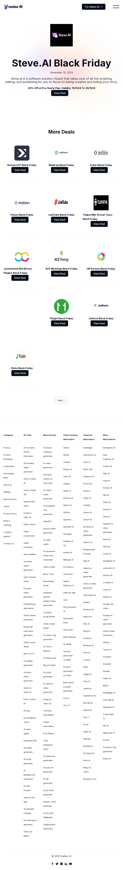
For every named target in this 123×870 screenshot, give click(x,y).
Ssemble (107, 664)
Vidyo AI (87, 498)
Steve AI (107, 502)
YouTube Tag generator (49, 637)
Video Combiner (28, 545)
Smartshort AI (89, 695)
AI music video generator (28, 676)
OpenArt (67, 519)
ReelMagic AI (109, 692)
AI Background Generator (29, 774)
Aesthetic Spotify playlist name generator (49, 598)
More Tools (48, 574)
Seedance (88, 746)
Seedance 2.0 (89, 779)
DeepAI (106, 671)
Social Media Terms (30, 720)
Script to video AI (27, 515)
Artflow (66, 512)
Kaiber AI (107, 597)
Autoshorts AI (89, 455)
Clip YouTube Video (30, 579)
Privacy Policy (10, 513)
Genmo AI (107, 575)
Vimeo (66, 447)
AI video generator (48, 465)
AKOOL (106, 642)
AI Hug (27, 710)
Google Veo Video (108, 606)
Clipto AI (87, 731)
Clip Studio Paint (68, 620)
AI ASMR (67, 644)
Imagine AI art (68, 543)
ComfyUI (107, 657)
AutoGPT (47, 521)
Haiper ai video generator (88, 572)
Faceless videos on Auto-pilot (47, 478)
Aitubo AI (67, 505)
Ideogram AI (108, 707)
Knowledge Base (9, 475)
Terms (6, 506)
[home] (13, 6)
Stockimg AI (88, 753)
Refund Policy (10, 499)
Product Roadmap (8, 457)
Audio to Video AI (27, 690)
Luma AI (107, 589)
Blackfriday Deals (48, 583)
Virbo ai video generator (89, 585)
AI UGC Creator (27, 788)
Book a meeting (7, 523)
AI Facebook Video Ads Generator (49, 555)
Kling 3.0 (107, 758)
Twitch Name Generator (30, 617)
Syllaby (86, 602)
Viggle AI (87, 674)
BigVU (106, 685)
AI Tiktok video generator (48, 494)
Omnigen (67, 534)
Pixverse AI (88, 609)
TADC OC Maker (28, 833)
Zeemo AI (107, 466)
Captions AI (88, 476)
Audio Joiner (29, 524)
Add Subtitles (30, 554)
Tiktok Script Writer (29, 644)
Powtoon (87, 638)
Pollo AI (86, 681)
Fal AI (85, 724)
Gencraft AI (108, 700)
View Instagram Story (48, 744)
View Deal (59, 93)
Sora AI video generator (49, 530)
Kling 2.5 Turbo (87, 769)
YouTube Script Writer (49, 614)
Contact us (9, 543)
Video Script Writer (49, 626)
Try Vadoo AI (94, 6)
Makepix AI (68, 559)
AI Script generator (28, 761)
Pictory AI (87, 483)
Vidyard (66, 462)
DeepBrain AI (109, 561)
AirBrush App (69, 592)
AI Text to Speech (47, 648)
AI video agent (27, 731)
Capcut (106, 480)
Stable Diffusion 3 (68, 583)
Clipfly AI (87, 688)
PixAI (85, 667)
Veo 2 (86, 717)
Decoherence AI (69, 609)
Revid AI (107, 539)
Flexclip (106, 546)
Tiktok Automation (48, 724)
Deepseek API (30, 740)
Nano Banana (69, 637)
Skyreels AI (68, 527)
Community (9, 466)
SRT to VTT (29, 654)
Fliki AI (106, 495)
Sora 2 (66, 698)
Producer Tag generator (109, 749)
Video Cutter (49, 567)
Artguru (66, 483)
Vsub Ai (86, 462)
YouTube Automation (48, 712)
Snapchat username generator (28, 631)
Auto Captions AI (108, 457)
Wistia (66, 455)
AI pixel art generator (48, 769)
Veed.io (86, 491)
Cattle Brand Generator (49, 826)
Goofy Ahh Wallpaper (48, 815)
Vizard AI (87, 512)
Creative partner (8, 534)
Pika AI (86, 624)
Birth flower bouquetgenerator (68, 686)
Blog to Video (49, 665)
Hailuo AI (87, 616)
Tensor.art (68, 574)
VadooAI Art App (29, 799)
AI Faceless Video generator (29, 467)
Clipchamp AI (89, 595)
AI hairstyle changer (29, 811)
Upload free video (29, 503)
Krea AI (86, 652)
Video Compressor (29, 533)
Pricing (7, 447)
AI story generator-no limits (68, 655)
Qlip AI (86, 561)
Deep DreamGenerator (109, 633)
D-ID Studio (48, 733)
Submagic (88, 447)
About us (8, 485)
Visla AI (106, 516)
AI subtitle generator (28, 663)
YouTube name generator (28, 565)
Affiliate (7, 492)
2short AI (87, 519)
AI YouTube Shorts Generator (29, 451)
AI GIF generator (48, 781)
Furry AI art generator (48, 792)
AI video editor (47, 542)
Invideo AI (107, 488)
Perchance (68, 567)
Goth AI (86, 760)
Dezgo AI (67, 469)
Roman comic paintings (49, 804)
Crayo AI (107, 553)
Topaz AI (107, 649)
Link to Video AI (30, 701)
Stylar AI (67, 491)
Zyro (65, 600)
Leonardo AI (108, 568)
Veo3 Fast (68, 630)
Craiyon (87, 660)
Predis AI (107, 509)
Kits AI (106, 725)
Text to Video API (30, 492)
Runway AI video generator (88, 531)
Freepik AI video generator (107, 619)
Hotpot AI (87, 710)
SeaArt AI (67, 552)
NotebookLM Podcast (89, 551)
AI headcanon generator (30, 822)
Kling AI (86, 631)
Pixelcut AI (68, 498)
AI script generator (48, 674)
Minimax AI (88, 645)
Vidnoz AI (87, 542)
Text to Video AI (30, 481)
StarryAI (86, 739)
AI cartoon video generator (48, 687)
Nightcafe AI (109, 733)
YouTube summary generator (48, 451)
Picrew (106, 740)
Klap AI (106, 473)
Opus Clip (87, 469)
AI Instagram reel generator (49, 510)
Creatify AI (108, 582)
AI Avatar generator (28, 750)
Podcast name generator (28, 592)
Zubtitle (86, 505)
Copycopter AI (108, 716)
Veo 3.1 (66, 705)
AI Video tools (49, 658)
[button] (116, 7)
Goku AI (67, 476)
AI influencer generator (49, 758)
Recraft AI (88, 703)
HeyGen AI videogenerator (108, 528)
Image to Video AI (47, 701)
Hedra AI (107, 678)
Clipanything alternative (29, 606)
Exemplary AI (109, 447)
